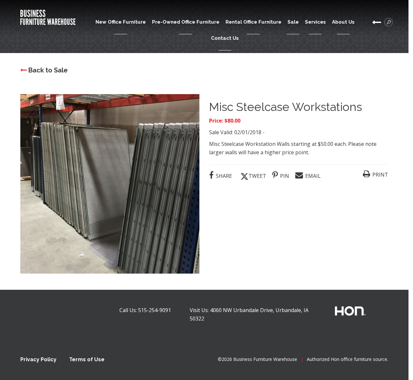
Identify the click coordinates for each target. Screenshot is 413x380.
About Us (343, 22)
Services (315, 22)
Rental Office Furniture (253, 22)
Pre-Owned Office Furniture (185, 22)
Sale (293, 22)
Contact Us (225, 38)
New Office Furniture (121, 22)
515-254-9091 (154, 310)
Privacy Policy (38, 359)
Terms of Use (87, 359)
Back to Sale (47, 70)
